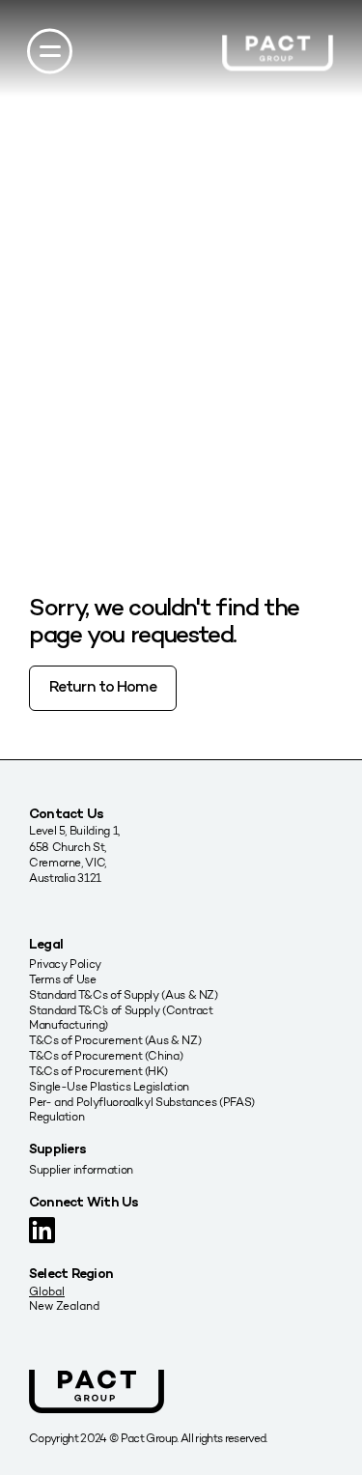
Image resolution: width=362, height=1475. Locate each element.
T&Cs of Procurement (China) (105, 1055)
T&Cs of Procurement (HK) (98, 1071)
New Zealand (64, 1305)
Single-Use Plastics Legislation (109, 1086)
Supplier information (81, 1169)
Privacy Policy (65, 963)
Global (47, 1291)
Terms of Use (63, 979)
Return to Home (102, 688)
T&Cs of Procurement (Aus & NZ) (115, 1040)
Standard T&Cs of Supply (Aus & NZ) (123, 994)
